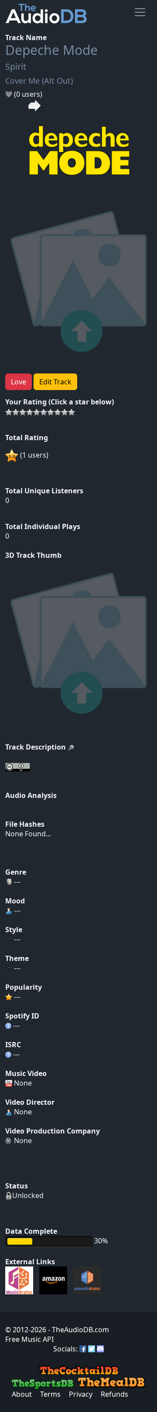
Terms (50, 1394)
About (22, 1394)
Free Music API (29, 1339)
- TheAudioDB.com (77, 1329)
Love (18, 382)
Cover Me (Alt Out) (39, 80)
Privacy (80, 1394)
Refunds (114, 1394)
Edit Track (55, 382)
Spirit (15, 66)
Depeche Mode (51, 50)
